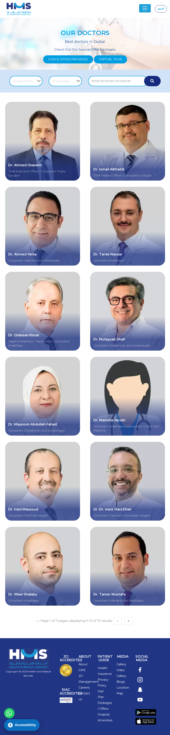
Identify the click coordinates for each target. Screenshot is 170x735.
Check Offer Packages (68, 59)
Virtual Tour (110, 59)
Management (89, 682)
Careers (84, 687)
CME (82, 670)
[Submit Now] (152, 81)
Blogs (121, 682)
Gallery (121, 664)
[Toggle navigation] (145, 8)
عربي (161, 8)
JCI (81, 676)
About (83, 664)
